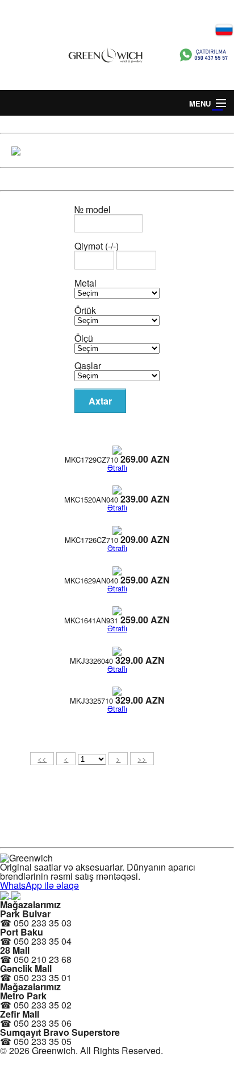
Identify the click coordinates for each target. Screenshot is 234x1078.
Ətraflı (117, 467)
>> (142, 758)
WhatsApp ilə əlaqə (39, 885)
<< (42, 758)
